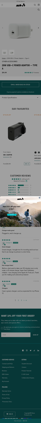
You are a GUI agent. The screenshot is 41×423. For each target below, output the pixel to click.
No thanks (11, 216)
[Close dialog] (39, 197)
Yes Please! (12, 214)
